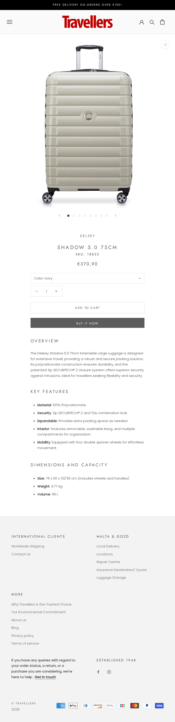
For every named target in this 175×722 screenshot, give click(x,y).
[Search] (152, 22)
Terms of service (25, 643)
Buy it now (87, 323)
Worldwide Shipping (27, 546)
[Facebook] (98, 672)
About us (18, 620)
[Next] (115, 216)
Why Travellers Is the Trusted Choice (41, 604)
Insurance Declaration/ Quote (122, 569)
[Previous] (59, 216)
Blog (15, 627)
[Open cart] (162, 22)
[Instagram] (109, 672)
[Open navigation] (9, 22)
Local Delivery (108, 546)
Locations (105, 554)
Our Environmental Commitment (38, 612)
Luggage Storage (111, 577)
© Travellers (23, 703)
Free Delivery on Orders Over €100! (87, 5)
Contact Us (21, 554)
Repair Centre (108, 561)
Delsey (87, 235)
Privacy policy (22, 635)
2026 (15, 709)
